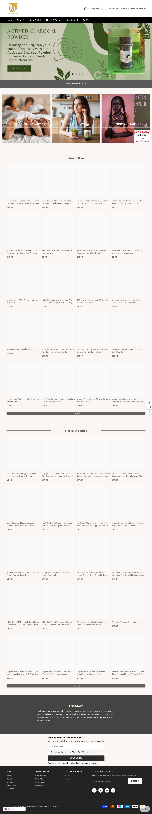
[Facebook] (94, 790)
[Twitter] (113, 790)
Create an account (137, 8)
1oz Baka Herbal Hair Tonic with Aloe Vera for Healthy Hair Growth (58, 350)
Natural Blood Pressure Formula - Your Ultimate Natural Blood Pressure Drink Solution (128, 673)
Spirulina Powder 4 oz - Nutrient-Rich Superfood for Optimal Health (93, 251)
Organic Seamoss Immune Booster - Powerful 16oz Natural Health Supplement (92, 673)
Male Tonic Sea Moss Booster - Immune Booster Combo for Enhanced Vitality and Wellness (93, 474)
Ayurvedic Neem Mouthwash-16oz (21, 349)
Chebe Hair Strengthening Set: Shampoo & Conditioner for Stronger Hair (127, 400)
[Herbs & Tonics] (76, 118)
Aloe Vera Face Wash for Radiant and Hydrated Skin (58, 251)
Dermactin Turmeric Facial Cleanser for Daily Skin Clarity (128, 350)
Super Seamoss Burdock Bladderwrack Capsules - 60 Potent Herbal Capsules (23, 202)
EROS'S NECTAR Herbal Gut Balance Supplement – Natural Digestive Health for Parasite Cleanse (23, 623)
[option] (76, 51)
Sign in (124, 8)
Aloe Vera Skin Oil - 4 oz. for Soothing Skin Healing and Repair (58, 400)
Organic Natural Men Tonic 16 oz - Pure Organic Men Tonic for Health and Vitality (57, 474)
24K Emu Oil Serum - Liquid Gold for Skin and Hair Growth (92, 301)
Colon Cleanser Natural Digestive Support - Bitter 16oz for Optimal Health (21, 524)
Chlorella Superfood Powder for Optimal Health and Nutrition (125, 301)
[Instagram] (100, 790)
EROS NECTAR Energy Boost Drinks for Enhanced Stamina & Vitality (22, 474)
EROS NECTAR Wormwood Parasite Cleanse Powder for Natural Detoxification (92, 350)
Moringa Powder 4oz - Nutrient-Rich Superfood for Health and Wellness (22, 251)
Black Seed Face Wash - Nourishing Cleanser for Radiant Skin (127, 251)
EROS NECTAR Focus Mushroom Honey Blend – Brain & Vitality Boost (92, 573)
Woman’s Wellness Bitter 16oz (124, 622)
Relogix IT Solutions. (52, 806)
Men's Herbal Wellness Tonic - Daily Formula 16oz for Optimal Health (57, 524)
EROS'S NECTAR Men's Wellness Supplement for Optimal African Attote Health (128, 474)
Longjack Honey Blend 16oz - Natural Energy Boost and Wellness (127, 524)
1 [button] (70, 74)
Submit (135, 781)
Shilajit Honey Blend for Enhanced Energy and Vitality (56, 573)
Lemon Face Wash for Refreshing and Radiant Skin (23, 400)
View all (77, 413)
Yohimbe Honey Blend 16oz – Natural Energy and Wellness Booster (23, 573)
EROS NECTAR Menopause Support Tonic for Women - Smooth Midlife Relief (57, 623)
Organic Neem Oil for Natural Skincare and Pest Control (93, 400)
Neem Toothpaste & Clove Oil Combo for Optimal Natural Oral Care (93, 202)
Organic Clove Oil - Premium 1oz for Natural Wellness (22, 301)
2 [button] (73, 74)
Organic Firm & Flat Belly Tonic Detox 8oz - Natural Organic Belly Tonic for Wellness (22, 673)
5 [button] (82, 74)
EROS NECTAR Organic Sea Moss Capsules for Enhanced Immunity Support (56, 202)
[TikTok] (107, 790)
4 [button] (79, 74)
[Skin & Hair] (126, 118)
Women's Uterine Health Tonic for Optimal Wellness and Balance (91, 623)
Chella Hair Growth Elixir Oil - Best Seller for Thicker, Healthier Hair (126, 202)
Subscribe (76, 758)
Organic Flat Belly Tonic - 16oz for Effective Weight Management (56, 673)
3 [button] (76, 74)
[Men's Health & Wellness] (26, 118)
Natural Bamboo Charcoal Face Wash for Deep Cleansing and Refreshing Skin (57, 301)
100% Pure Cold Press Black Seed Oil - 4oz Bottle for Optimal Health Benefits (128, 573)
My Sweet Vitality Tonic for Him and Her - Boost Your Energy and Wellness (93, 524)
